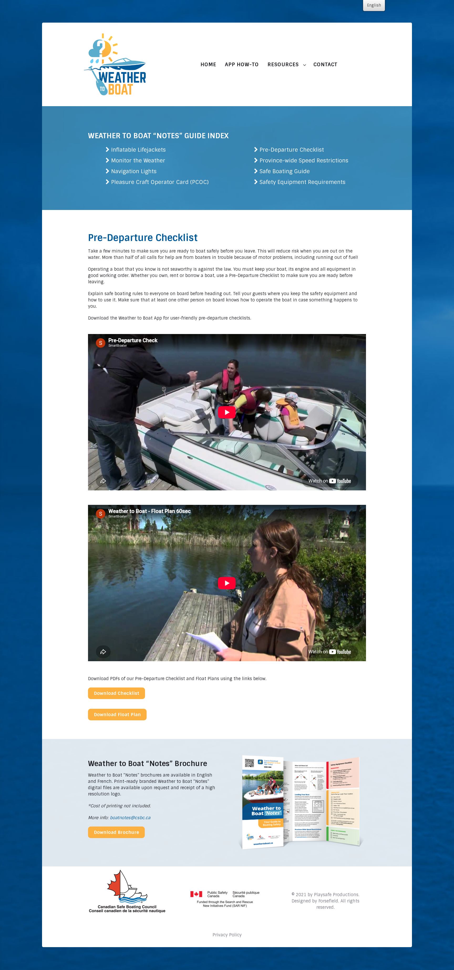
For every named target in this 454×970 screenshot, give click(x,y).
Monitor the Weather (138, 160)
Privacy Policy (227, 935)
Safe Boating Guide (285, 171)
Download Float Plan (117, 714)
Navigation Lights (134, 171)
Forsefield (328, 901)
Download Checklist (116, 693)
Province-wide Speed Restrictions (304, 160)
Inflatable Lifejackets (138, 149)
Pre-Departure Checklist (292, 149)
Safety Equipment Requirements (302, 182)
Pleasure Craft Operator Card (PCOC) (160, 182)
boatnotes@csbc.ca (130, 817)
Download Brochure (116, 832)
